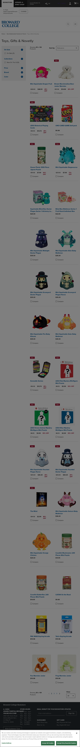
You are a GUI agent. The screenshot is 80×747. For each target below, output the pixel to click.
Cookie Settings (6, 743)
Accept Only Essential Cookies (66, 743)
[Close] (76, 733)
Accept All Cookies (48, 743)
